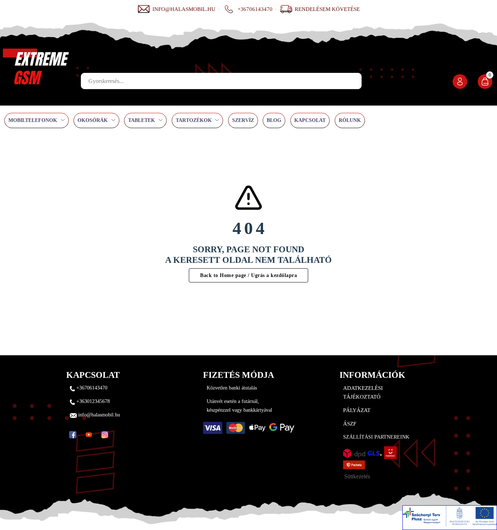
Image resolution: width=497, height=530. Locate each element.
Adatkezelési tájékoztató (363, 392)
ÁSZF (349, 424)
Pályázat (356, 410)
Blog (274, 120)
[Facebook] (72, 434)
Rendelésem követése (327, 9)
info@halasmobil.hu (183, 9)
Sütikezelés (357, 476)
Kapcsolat (310, 120)
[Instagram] (104, 434)
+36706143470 (255, 9)
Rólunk (350, 120)
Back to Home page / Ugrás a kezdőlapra (248, 275)
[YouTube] (88, 434)
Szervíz (243, 120)
